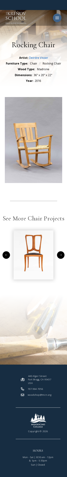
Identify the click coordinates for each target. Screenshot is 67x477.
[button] (57, 18)
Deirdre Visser (38, 58)
